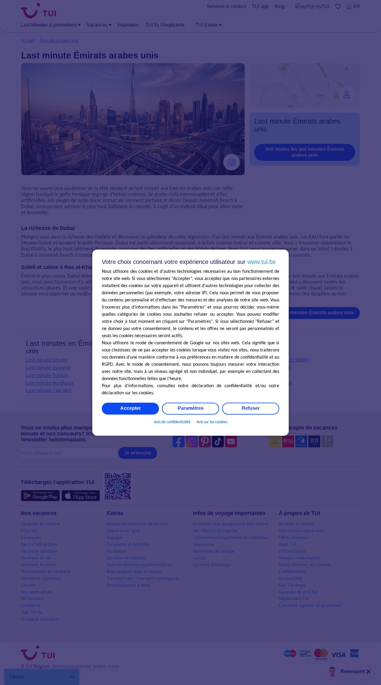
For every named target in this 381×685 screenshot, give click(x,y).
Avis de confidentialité (172, 422)
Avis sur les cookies (211, 422)
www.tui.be (261, 262)
